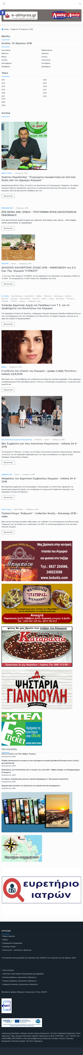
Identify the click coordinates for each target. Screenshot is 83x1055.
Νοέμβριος (6, 67)
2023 (45, 96)
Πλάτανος (70, 298)
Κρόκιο (44, 298)
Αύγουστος (46, 60)
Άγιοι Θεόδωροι (17, 296)
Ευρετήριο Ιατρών (9, 947)
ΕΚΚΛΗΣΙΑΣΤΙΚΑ (7, 208)
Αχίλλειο (68, 296)
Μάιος (4, 57)
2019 (45, 83)
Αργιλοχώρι (58, 296)
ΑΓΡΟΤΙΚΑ (5, 263)
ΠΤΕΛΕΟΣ (5, 301)
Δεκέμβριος (46, 67)
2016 (3, 93)
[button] (2, 12)
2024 (3, 99)
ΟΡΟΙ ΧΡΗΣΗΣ (8, 970)
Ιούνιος (44, 57)
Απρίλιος (45, 53)
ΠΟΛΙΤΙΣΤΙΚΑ (18, 509)
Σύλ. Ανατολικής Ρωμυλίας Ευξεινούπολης (17, 439)
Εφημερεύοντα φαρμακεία (12, 943)
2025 (3, 102)
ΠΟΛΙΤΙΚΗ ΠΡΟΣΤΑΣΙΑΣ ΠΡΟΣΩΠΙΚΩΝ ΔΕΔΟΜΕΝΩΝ (23, 974)
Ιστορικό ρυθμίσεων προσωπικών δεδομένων (20, 981)
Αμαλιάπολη (29, 296)
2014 (3, 86)
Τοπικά (13, 263)
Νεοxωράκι (60, 298)
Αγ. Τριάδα (5, 296)
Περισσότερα (8, 196)
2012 (3, 80)
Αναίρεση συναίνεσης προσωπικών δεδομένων (20, 984)
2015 (3, 90)
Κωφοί (51, 298)
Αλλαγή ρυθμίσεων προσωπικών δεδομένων (19, 977)
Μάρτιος (5, 53)
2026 (3, 105)
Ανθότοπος (48, 296)
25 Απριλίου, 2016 (21, 173)
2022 (45, 93)
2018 (45, 80)
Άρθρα (4, 367)
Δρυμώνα (14, 298)
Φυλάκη (22, 301)
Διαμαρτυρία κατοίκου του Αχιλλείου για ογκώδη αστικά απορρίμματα (31, 786)
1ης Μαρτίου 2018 (69, 958)
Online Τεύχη (6, 509)
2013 (3, 83)
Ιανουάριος (6, 50)
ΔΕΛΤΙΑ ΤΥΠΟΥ (7, 173)
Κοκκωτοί (36, 298)
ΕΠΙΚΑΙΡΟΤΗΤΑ (7, 474)
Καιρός (5, 940)
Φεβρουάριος (47, 50)
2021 (45, 90)
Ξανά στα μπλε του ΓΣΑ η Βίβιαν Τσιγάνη (19, 754)
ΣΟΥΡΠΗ (14, 301)
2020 (45, 86)
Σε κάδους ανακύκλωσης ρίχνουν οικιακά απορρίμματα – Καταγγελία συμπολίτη (35, 779)
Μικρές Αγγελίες (9, 936)
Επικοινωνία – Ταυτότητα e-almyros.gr (17, 950)
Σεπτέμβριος (7, 63)
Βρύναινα (5, 298)
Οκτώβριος (46, 63)
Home (6, 29)
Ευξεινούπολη (25, 298)
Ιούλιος (4, 60)
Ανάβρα (39, 296)
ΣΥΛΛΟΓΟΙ (38, 439)
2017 (3, 96)
